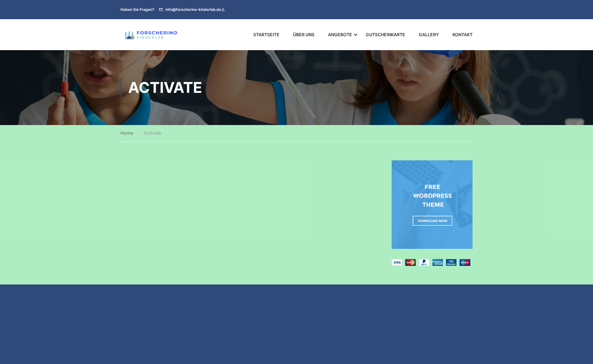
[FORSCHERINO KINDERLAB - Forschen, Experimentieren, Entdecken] (151, 34)
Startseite (266, 34)
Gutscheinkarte (385, 34)
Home (126, 133)
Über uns (303, 34)
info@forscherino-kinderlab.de (193, 9)
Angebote (340, 34)
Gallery (429, 34)
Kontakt (462, 34)
